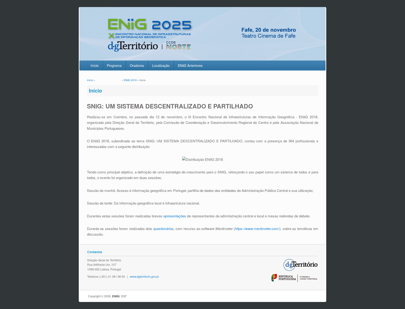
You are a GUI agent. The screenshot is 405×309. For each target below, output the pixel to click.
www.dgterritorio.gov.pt (144, 276)
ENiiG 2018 (130, 80)
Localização (161, 65)
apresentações (174, 215)
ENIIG (116, 296)
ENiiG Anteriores (190, 65)
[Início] (201, 57)
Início (95, 65)
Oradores (137, 65)
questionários (163, 228)
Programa (114, 65)
